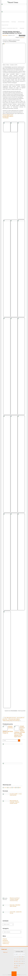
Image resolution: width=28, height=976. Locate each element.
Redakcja (22, 28)
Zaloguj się (5, 938)
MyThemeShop (23, 974)
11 (22, 959)
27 (14, 965)
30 (19, 965)
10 (20, 959)
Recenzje (13, 21)
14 (16, 961)
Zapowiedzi (22, 37)
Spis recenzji (21, 21)
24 (20, 963)
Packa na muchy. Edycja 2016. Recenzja (11, 720)
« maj (15, 967)
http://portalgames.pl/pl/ (8, 114)
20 (14, 963)
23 (19, 963)
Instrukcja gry (5, 117)
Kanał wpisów (5, 940)
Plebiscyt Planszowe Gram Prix (9, 28)
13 (14, 961)
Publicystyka (5, 25)
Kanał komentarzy (6, 942)
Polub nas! (4, 949)
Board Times (5, 35)
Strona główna (5, 21)
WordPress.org (5, 943)
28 (16, 965)
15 (17, 961)
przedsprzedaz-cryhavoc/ (8, 116)
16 (19, 961)
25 (22, 963)
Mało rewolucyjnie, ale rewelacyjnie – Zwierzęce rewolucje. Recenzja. (14, 802)
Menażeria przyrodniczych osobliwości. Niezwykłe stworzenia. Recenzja (15, 899)
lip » (17, 967)
